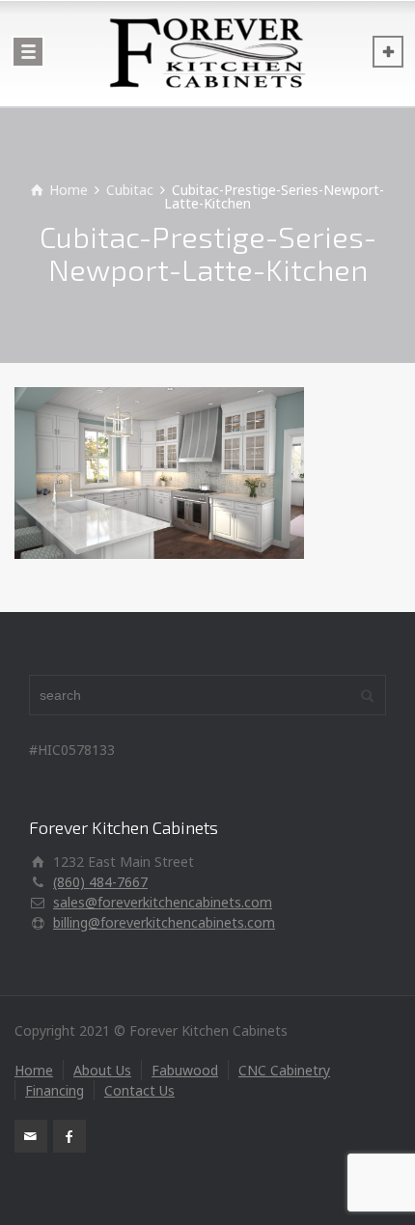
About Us (102, 1070)
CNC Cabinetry (284, 1070)
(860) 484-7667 (100, 882)
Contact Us (139, 1090)
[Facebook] (69, 1136)
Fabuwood (185, 1070)
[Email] (30, 1136)
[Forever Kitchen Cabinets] (207, 53)
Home (33, 1070)
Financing (54, 1090)
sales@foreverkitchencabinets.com (162, 902)
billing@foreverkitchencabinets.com (164, 922)
